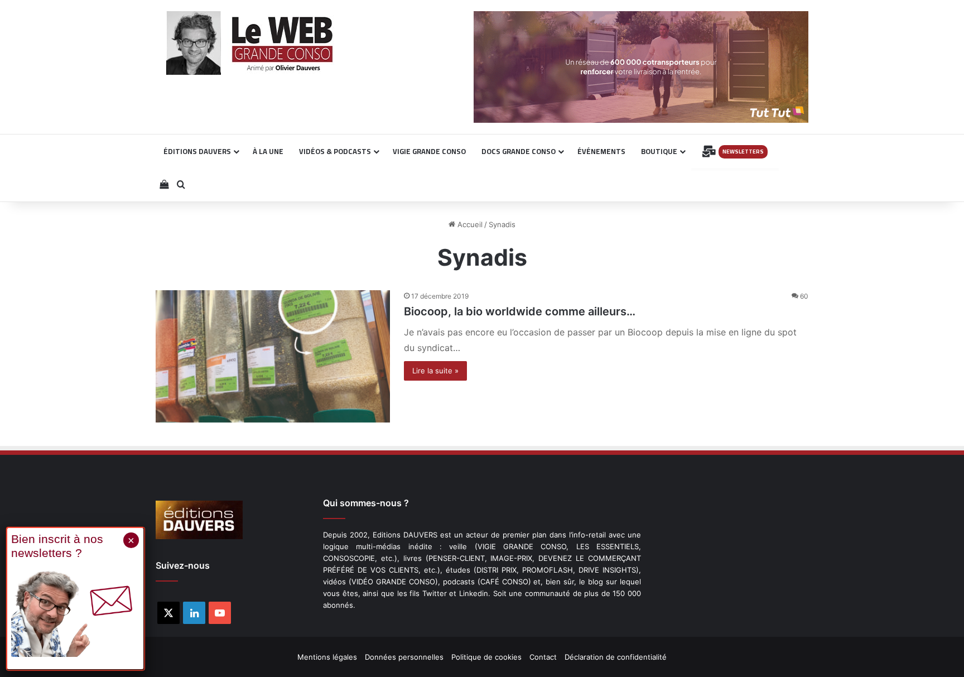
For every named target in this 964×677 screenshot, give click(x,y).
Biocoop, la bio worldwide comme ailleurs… (519, 311)
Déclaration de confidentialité (616, 656)
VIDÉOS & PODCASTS (335, 151)
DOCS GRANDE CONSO (518, 151)
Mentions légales (327, 656)
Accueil (469, 224)
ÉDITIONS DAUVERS (197, 151)
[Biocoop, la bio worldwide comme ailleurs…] (273, 356)
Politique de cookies (486, 656)
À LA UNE (268, 151)
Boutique (659, 151)
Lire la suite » (435, 370)
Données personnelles (404, 656)
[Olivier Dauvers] (250, 43)
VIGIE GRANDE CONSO (429, 151)
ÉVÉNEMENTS (601, 151)
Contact (543, 656)
